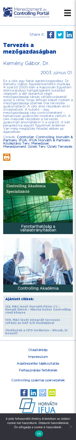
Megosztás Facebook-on (50, 34)
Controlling (45, 137)
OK (39, 433)
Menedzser (40, 143)
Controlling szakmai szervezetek (38, 380)
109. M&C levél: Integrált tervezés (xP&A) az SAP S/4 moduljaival (32, 322)
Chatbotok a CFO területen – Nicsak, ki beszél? (36, 332)
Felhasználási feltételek (38, 370)
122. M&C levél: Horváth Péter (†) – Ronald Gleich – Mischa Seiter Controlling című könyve (38, 309)
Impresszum (38, 356)
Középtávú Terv (16, 143)
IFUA (23, 140)
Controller (25, 137)
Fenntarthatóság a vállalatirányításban (38, 228)
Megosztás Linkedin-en (69, 34)
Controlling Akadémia (38, 288)
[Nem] (71, 427)
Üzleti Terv (37, 146)
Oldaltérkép (38, 350)
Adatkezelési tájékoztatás (38, 363)
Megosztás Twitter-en (60, 34)
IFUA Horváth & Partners (49, 140)
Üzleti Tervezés (59, 146)
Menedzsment (14, 146)
